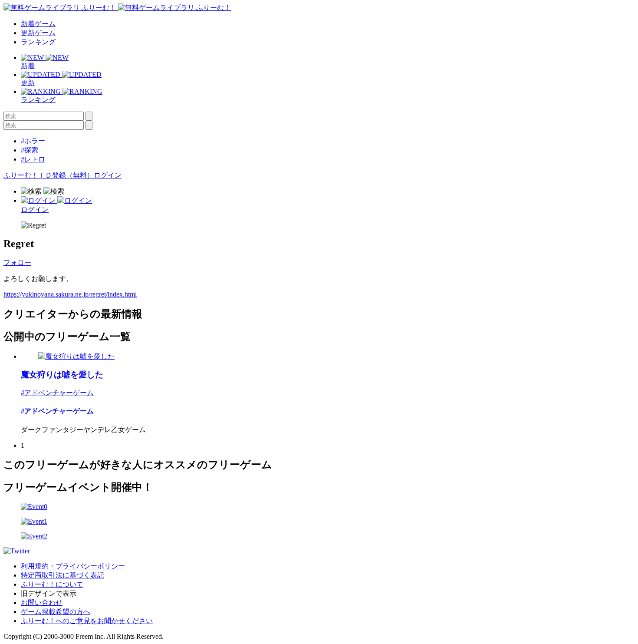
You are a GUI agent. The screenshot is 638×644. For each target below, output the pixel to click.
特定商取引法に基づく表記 (62, 575)
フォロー (17, 262)
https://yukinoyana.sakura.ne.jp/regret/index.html (70, 294)
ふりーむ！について (52, 584)
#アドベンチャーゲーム (57, 392)
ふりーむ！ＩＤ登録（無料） (48, 175)
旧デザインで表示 (48, 593)
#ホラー (33, 141)
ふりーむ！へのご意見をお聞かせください (87, 620)
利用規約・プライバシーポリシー (73, 566)
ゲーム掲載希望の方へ (55, 611)
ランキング (38, 42)
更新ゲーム (38, 32)
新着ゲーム (38, 23)
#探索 (29, 150)
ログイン (108, 175)
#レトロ (33, 159)
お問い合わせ (41, 602)
